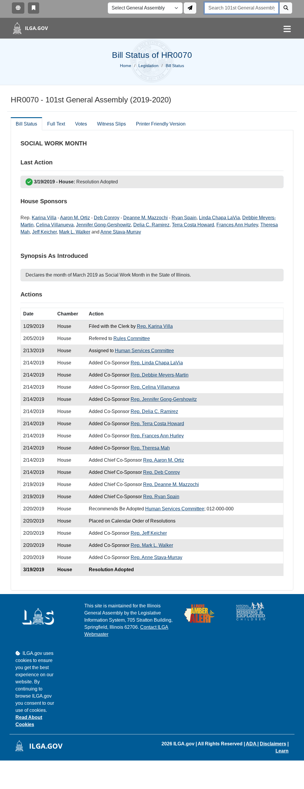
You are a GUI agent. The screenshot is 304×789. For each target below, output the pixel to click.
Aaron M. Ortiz (75, 217)
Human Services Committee (144, 350)
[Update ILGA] (190, 8)
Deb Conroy (106, 217)
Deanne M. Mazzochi (145, 217)
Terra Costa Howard (193, 224)
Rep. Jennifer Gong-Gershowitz (164, 399)
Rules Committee (131, 338)
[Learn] (33, 8)
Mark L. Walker (74, 231)
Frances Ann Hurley (237, 224)
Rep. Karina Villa (155, 326)
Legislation (148, 65)
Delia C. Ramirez (151, 224)
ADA (251, 743)
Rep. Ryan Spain (161, 496)
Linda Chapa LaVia (219, 217)
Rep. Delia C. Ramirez (154, 411)
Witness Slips (111, 123)
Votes (81, 123)
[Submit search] (286, 8)
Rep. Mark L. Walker (152, 545)
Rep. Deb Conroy (161, 472)
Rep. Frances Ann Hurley (157, 435)
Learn (282, 750)
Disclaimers (273, 743)
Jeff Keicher (44, 231)
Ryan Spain (184, 217)
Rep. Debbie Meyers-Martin (160, 374)
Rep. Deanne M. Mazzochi (171, 484)
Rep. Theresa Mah (150, 447)
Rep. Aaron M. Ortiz (163, 460)
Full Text (56, 123)
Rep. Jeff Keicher (149, 533)
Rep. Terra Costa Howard (157, 423)
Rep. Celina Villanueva (155, 387)
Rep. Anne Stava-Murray (156, 557)
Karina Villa (44, 217)
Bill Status (26, 123)
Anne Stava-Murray (120, 231)
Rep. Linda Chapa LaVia (157, 362)
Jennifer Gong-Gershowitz (103, 224)
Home (125, 65)
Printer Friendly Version (161, 123)
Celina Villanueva (55, 224)
